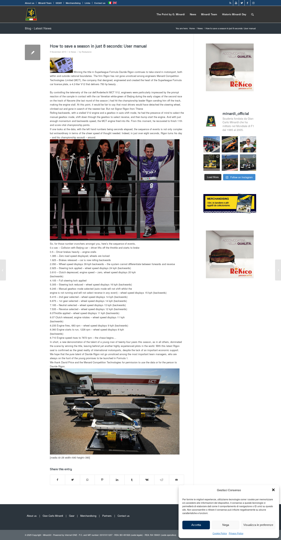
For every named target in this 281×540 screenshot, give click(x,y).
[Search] (252, 14)
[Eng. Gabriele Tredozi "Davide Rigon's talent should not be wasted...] (3, 270)
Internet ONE (71, 534)
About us (29, 3)
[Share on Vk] (147, 480)
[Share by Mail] (176, 480)
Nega (225, 524)
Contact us (99, 3)
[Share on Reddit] (161, 480)
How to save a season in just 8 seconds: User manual (98, 46)
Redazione (87, 51)
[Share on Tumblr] (132, 480)
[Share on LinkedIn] (117, 480)
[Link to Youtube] (236, 3)
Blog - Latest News (38, 28)
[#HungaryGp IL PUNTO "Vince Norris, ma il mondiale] (230, 162)
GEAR (59, 3)
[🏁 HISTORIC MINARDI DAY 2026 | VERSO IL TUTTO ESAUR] (211, 162)
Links (87, 3)
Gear (71, 515)
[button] (273, 490)
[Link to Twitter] (241, 3)
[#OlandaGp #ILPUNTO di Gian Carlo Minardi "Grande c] (230, 144)
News (73, 51)
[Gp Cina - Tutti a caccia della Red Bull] (32, 52)
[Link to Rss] (230, 3)
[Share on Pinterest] (102, 480)
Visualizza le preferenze (258, 524)
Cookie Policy (220, 533)
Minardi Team (45, 3)
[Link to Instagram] (253, 3)
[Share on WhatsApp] (87, 480)
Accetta (196, 524)
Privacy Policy (236, 533)
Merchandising (73, 3)
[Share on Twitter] (72, 480)
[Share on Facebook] (57, 480)
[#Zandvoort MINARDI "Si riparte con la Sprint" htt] (248, 144)
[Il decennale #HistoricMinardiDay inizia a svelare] (211, 144)
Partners (107, 515)
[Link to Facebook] (247, 3)
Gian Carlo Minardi (53, 515)
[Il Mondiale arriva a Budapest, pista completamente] (248, 162)
